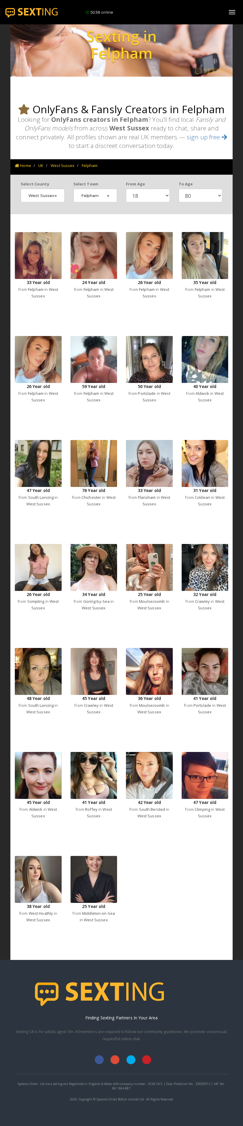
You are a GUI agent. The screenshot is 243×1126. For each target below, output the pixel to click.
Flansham (147, 497)
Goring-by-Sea (97, 601)
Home (25, 165)
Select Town (85, 184)
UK (40, 165)
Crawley (203, 601)
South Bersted (152, 809)
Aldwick (203, 393)
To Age (186, 184)
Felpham (89, 165)
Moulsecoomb (152, 601)
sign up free (204, 137)
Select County (35, 184)
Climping (203, 809)
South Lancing (41, 497)
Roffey (91, 809)
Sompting (36, 601)
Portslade (147, 393)
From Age (135, 184)
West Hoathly (41, 913)
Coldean (203, 497)
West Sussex (62, 165)
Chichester (91, 497)
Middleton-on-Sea (98, 913)
